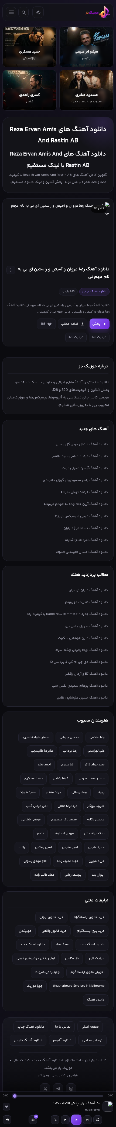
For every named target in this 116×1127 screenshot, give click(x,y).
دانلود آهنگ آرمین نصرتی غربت (85, 468)
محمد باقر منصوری (64, 819)
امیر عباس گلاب (36, 806)
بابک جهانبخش (94, 833)
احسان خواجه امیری (35, 737)
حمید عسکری (33, 778)
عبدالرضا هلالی (67, 806)
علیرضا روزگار (95, 806)
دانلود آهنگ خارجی (28, 1040)
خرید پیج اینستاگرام (90, 931)
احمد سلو (44, 764)
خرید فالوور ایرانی (51, 917)
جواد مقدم (53, 792)
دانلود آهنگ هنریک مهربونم (86, 602)
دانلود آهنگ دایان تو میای (88, 590)
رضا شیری (67, 764)
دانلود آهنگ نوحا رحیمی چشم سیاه (81, 650)
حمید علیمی (96, 847)
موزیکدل (25, 931)
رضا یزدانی (70, 751)
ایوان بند (98, 875)
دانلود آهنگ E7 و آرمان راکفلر (86, 674)
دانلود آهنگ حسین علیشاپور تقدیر (82, 697)
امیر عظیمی (70, 847)
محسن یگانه (95, 819)
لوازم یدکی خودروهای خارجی (35, 958)
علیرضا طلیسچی (42, 751)
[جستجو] (23, 12)
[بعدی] (87, 1119)
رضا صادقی (97, 737)
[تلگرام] (58, 1088)
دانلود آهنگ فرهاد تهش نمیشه (84, 492)
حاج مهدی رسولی (35, 861)
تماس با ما (63, 1026)
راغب (22, 847)
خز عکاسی (72, 958)
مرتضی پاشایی (31, 819)
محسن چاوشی (69, 737)
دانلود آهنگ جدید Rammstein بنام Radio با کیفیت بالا (67, 614)
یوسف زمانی (72, 875)
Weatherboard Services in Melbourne (78, 986)
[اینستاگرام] (71, 1088)
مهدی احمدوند (64, 833)
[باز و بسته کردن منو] (11, 12)
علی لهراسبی (95, 751)
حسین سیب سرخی (91, 778)
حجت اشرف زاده (68, 861)
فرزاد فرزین (96, 861)
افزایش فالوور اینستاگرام (87, 972)
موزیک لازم (96, 958)
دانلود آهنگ (95, 999)
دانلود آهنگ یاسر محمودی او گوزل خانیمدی (75, 480)
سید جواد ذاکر (94, 764)
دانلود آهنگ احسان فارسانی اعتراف (82, 552)
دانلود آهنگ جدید (92, 944)
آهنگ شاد (62, 944)
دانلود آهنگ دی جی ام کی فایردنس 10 (79, 662)
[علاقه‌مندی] (6, 1106)
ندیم (40, 833)
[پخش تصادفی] (55, 1119)
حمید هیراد (28, 792)
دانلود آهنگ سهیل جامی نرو (86, 626)
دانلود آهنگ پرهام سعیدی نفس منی (80, 685)
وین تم (43, 1075)
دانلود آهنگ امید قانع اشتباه (86, 540)
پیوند (100, 792)
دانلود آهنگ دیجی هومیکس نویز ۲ (81, 516)
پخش (96, 324)
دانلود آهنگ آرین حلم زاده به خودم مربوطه (76, 504)
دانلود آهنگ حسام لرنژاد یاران (85, 528)
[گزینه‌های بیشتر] (10, 270)
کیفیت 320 (76, 337)
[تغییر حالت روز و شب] (38, 12)
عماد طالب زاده (44, 875)
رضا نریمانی (79, 792)
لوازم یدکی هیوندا (47, 972)
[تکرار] (97, 1119)
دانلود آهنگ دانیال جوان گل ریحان (82, 444)
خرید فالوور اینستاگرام (89, 917)
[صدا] (7, 1119)
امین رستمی (43, 847)
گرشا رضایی (61, 778)
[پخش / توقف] (76, 1120)
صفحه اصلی (90, 1026)
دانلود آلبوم (62, 1040)
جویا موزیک (35, 986)
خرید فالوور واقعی (54, 931)
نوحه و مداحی (92, 1040)
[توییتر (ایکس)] (45, 1088)
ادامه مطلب (69, 324)
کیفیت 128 (99, 337)
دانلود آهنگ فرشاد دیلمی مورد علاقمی (79, 456)
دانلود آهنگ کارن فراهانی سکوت (83, 638)
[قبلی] (65, 1119)
